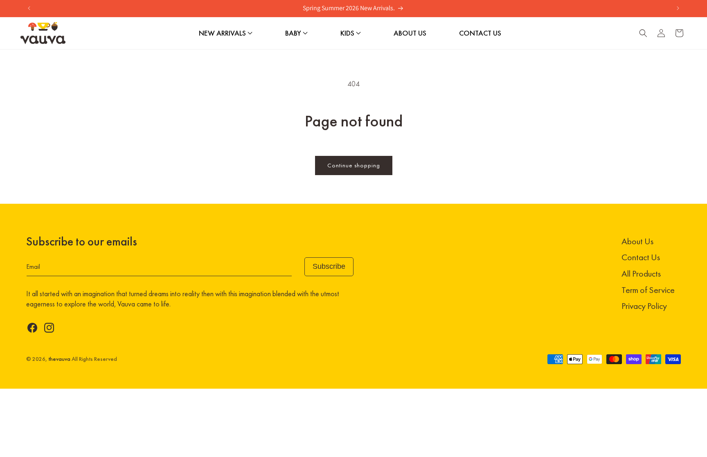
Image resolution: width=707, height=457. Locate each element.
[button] (643, 33)
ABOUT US (410, 33)
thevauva (59, 359)
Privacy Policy (644, 305)
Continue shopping (353, 165)
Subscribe (329, 266)
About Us (637, 241)
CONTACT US (480, 33)
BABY (294, 33)
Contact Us (640, 257)
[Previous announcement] (29, 8)
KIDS (348, 33)
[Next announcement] (678, 8)
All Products (641, 273)
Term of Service (648, 289)
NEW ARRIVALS (223, 33)
